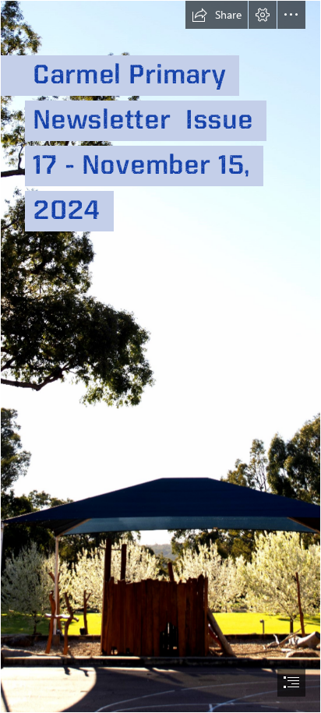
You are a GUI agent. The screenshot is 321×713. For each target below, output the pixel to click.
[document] (160, 356)
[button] (216, 15)
